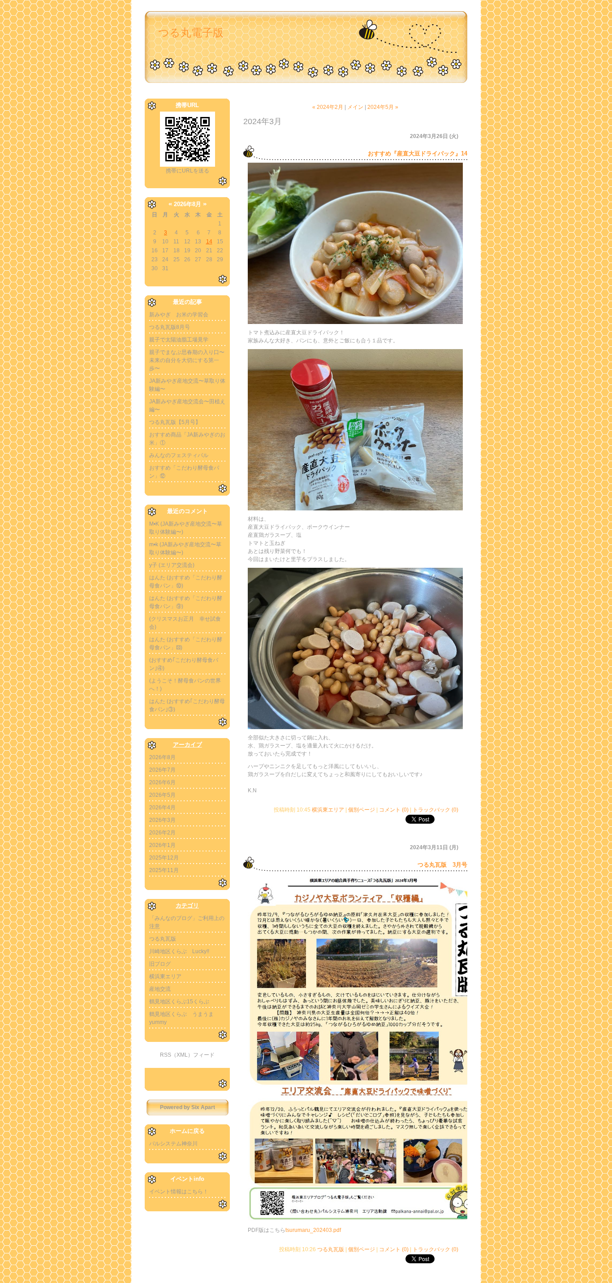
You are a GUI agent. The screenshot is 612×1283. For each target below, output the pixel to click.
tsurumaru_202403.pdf (313, 1230)
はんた (157, 578)
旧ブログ (160, 964)
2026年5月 (162, 795)
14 (209, 241)
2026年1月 (162, 845)
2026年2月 (162, 832)
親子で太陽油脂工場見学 (178, 340)
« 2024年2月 (327, 107)
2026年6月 (162, 782)
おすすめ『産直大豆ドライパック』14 (417, 153)
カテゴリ (187, 905)
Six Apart (203, 1107)
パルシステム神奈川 (173, 1143)
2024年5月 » (382, 107)
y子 (153, 565)
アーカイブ (187, 744)
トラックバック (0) (435, 810)
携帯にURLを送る (187, 171)
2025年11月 (164, 870)
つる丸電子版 (191, 32)
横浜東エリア (165, 976)
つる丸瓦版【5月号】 (175, 422)
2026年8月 (162, 757)
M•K (154, 524)
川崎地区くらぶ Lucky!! (179, 951)
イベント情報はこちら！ (178, 1191)
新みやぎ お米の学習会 (178, 314)
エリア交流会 (176, 565)
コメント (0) (394, 810)
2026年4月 (162, 807)
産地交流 (160, 989)
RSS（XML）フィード (187, 1055)
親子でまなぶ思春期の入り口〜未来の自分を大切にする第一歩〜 (186, 360)
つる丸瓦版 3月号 (442, 864)
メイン (355, 107)
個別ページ (361, 810)
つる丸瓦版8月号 (169, 327)
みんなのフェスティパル (178, 455)
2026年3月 (162, 820)
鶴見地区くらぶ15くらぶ (179, 1001)
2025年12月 (164, 858)
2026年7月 (162, 770)
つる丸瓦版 (162, 939)
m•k (153, 544)
